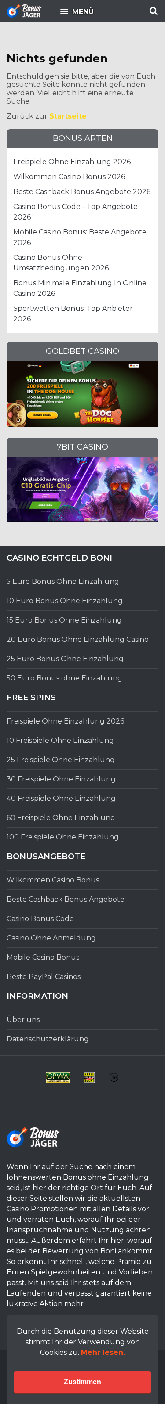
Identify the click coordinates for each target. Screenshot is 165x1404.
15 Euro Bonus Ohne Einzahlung (64, 620)
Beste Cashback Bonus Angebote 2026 (81, 191)
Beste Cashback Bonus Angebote (66, 899)
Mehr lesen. (103, 1352)
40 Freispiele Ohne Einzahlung (61, 798)
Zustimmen (82, 1382)
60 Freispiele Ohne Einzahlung (61, 818)
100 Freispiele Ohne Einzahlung (63, 837)
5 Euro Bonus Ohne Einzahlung (63, 581)
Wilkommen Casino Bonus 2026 (69, 177)
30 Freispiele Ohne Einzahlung (61, 779)
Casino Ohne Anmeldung (51, 938)
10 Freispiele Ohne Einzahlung (60, 740)
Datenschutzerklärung (48, 1039)
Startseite (68, 116)
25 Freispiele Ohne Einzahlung (61, 760)
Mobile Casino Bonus (43, 957)
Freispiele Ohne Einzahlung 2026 (72, 162)
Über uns (23, 1019)
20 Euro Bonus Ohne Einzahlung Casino (78, 639)
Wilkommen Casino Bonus (53, 880)
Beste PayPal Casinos (44, 976)
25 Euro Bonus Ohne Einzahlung (65, 659)
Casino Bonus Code (40, 918)
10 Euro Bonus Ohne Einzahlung (65, 601)
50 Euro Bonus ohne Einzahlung (64, 678)
